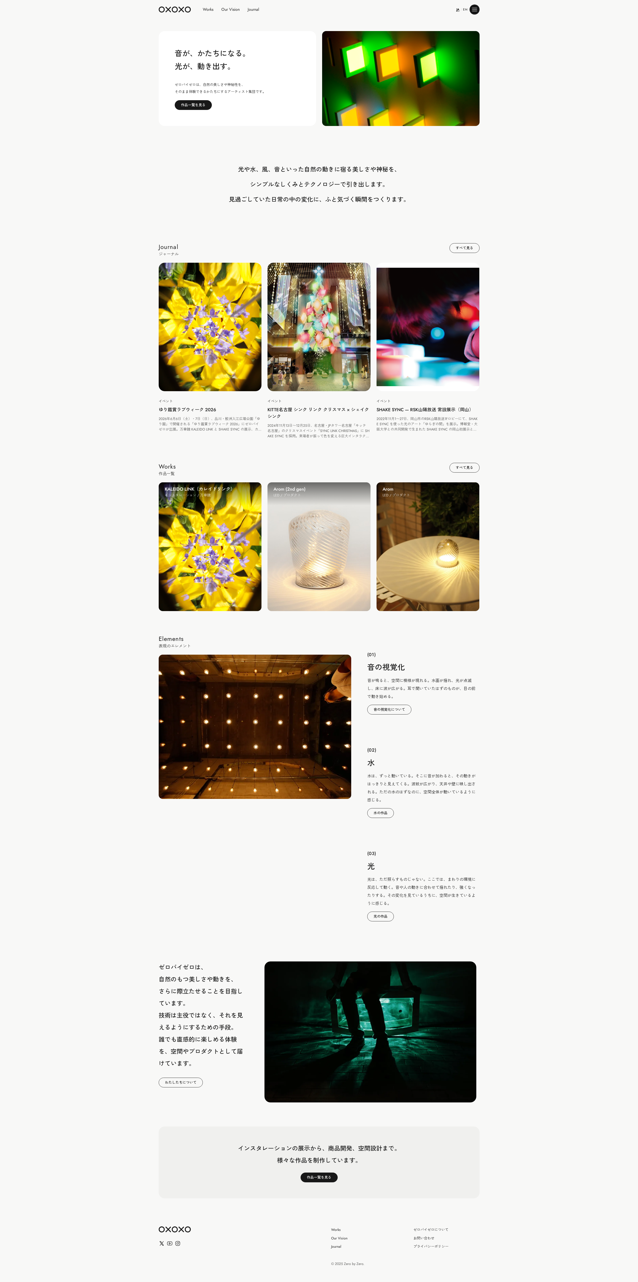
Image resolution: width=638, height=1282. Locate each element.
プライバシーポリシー (430, 1246)
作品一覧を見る (193, 104)
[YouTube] (170, 1243)
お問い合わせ (423, 1238)
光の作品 (381, 916)
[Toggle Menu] (475, 10)
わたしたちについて (181, 1082)
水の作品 (381, 812)
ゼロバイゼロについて (430, 1230)
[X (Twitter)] (162, 1243)
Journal (253, 9)
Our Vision (230, 9)
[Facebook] (178, 1243)
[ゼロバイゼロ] (175, 1229)
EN (465, 9)
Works (208, 9)
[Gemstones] (401, 78)
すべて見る (464, 247)
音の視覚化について (389, 709)
